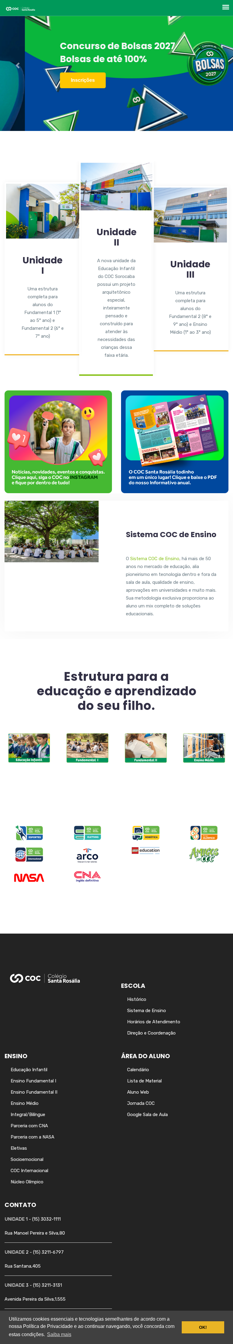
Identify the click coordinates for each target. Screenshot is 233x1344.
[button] (17, 65)
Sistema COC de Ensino (171, 534)
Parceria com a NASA (32, 1137)
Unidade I (42, 265)
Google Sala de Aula (147, 1114)
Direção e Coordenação (151, 1033)
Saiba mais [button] (59, 1334)
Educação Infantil (29, 1069)
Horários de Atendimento (153, 1022)
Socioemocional (27, 1159)
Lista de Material (144, 1081)
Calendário (138, 1069)
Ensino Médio (25, 1103)
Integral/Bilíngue (28, 1114)
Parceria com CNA (29, 1125)
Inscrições (58, 80)
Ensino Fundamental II (34, 1092)
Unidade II (116, 237)
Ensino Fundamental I (33, 1081)
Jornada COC (141, 1103)
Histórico (136, 999)
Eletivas (19, 1148)
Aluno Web (138, 1092)
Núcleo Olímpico (27, 1182)
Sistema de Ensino (146, 1010)
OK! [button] (203, 1327)
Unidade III (190, 269)
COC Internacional (29, 1170)
